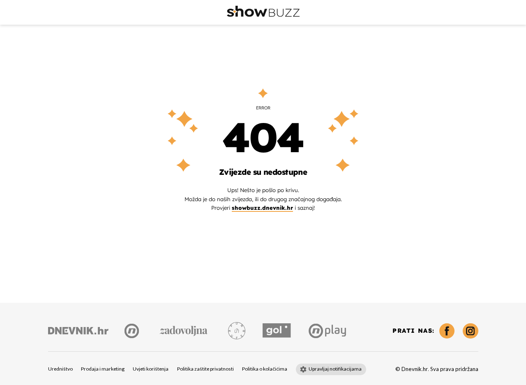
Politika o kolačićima (264, 369)
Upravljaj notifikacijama (335, 369)
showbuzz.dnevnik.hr (262, 207)
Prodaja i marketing (103, 369)
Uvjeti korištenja (150, 369)
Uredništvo (60, 369)
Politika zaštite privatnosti (205, 369)
